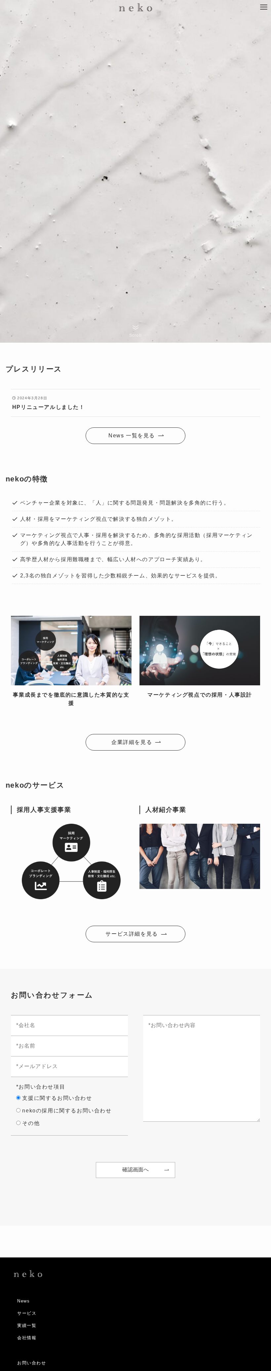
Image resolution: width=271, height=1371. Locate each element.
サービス (26, 1313)
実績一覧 (26, 1325)
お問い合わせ (31, 1362)
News (23, 1300)
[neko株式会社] (135, 7)
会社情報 (26, 1337)
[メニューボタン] (263, 7)
